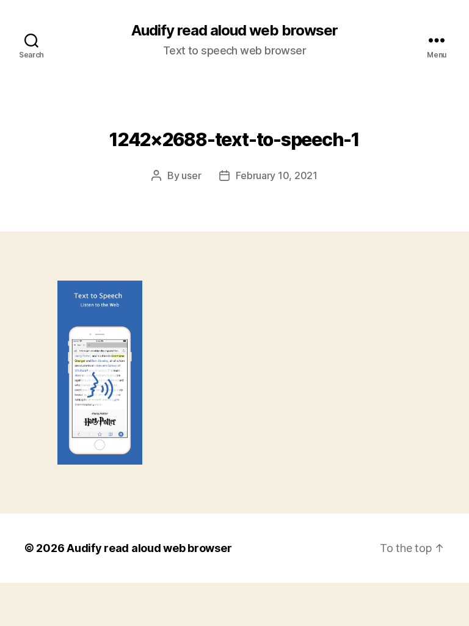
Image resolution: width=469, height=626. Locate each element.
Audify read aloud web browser (234, 30)
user (191, 175)
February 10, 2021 (276, 175)
